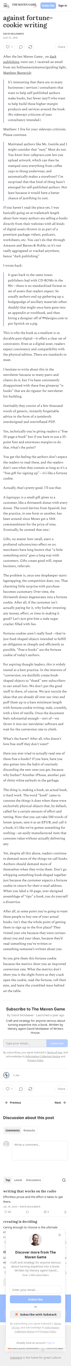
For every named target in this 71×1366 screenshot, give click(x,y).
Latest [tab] (18, 1180)
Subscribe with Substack (38, 1314)
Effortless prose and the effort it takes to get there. (33, 1199)
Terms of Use (54, 1052)
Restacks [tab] (29, 1130)
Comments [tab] (13, 1130)
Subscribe (48, 5)
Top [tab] (8, 1180)
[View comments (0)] (21, 47)
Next (58, 1102)
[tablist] (20, 1130)
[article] (35, 1201)
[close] (59, 1235)
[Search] (64, 1180)
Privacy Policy (48, 1331)
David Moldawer (13, 33)
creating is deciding (20, 1221)
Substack (16, 1357)
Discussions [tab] (33, 1180)
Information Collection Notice (42, 1056)
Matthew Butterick (17, 72)
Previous (15, 1102)
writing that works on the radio (29, 1191)
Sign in (62, 5)
